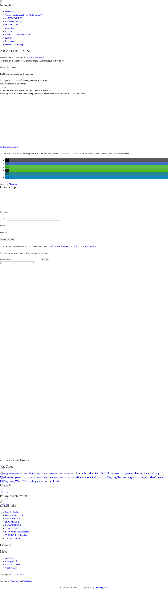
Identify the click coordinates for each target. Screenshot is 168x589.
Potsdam (58, 477)
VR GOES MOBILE (14, 538)
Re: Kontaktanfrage (13, 21)
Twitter (144, 477)
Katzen (111, 473)
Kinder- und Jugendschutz (124, 473)
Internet (104, 473)
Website (3, 232)
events (44, 473)
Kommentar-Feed (12, 564)
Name (3, 218)
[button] (7, 160)
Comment (4, 211)
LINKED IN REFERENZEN (17, 34)
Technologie (125, 477)
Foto (56, 473)
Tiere (136, 478)
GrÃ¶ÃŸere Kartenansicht (9, 147)
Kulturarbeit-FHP (12, 518)
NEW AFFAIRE (12, 521)
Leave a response (36, 57)
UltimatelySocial (101, 587)
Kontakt (8, 37)
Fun (61, 473)
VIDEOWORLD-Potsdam (16, 535)
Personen (48, 477)
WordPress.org (11, 567)
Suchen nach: (5, 259)
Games (72, 474)
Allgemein (13, 183)
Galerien (67, 473)
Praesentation (69, 477)
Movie (32, 477)
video (151, 477)
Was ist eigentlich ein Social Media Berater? (23, 14)
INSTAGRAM (11, 24)
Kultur (139, 473)
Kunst (146, 473)
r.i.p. (84, 477)
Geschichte (81, 473)
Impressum (9, 41)
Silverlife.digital (11, 528)
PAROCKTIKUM (13, 525)
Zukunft (55, 481)
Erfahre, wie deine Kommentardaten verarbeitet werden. (73, 246)
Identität (93, 473)
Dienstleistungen (12, 11)
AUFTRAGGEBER (13, 18)
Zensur (46, 481)
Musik (39, 477)
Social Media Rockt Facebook (17, 531)
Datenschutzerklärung (14, 44)
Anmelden (9, 557)
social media (96, 476)
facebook (51, 473)
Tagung (112, 477)
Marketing (154, 473)
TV (139, 477)
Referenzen (10, 31)
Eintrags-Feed (11, 561)
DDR (31, 473)
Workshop (30, 481)
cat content (9, 27)
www (40, 481)
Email (3, 225)
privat (78, 477)
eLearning (37, 474)
